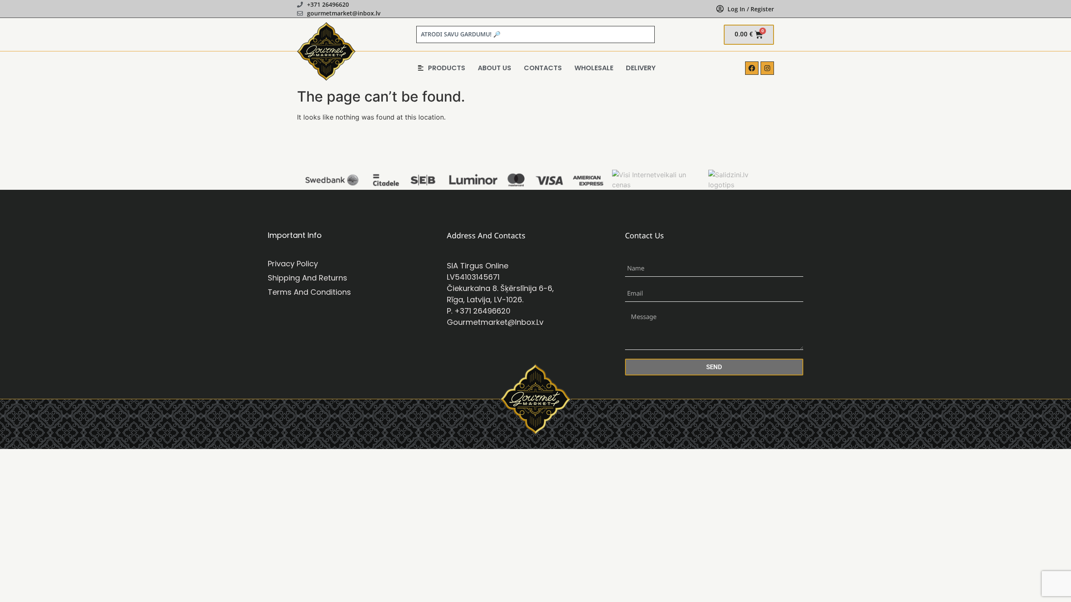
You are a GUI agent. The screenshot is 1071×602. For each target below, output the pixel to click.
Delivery (641, 68)
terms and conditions (309, 292)
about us (494, 68)
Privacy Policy (293, 263)
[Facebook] (751, 68)
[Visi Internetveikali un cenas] (657, 185)
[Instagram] (767, 68)
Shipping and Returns (307, 278)
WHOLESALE (593, 68)
